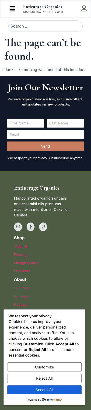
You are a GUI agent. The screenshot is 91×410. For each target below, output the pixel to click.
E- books (21, 296)
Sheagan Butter (26, 263)
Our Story (21, 288)
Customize (44, 367)
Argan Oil (21, 246)
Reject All (44, 378)
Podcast (21, 304)
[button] (12, 9)
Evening (20, 254)
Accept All (44, 389)
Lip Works (22, 271)
